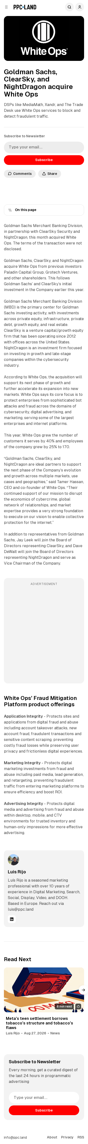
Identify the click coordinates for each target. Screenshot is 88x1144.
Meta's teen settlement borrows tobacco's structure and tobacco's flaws (39, 1023)
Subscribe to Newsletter (24, 136)
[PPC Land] (24, 7)
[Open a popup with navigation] (6, 7)
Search (69, 7)
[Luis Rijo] (13, 859)
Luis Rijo (17, 871)
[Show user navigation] (79, 7)
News (55, 1033)
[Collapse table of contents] (10, 210)
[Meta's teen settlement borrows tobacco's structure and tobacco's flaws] (44, 989)
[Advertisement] (44, 634)
